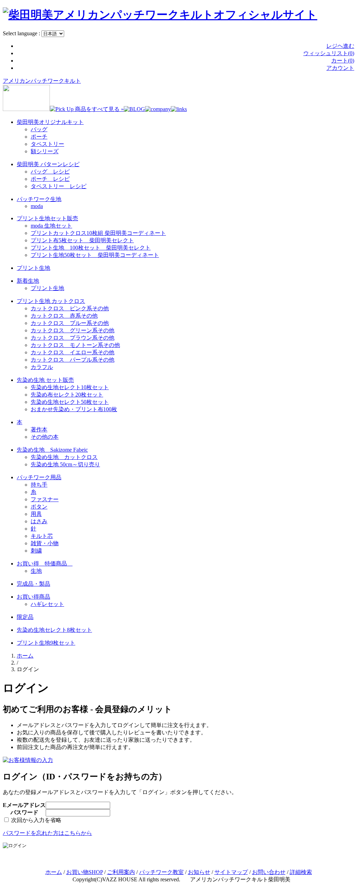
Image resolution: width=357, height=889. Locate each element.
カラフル (42, 367)
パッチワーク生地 (39, 199)
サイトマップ (231, 872)
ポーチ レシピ (50, 179)
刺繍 (36, 551)
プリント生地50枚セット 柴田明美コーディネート (95, 255)
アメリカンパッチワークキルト (42, 81)
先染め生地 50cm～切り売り (65, 464)
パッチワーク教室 (161, 872)
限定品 (25, 617)
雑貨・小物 (45, 543)
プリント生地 (33, 268)
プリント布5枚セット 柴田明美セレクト (82, 240)
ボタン (39, 507)
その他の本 (45, 437)
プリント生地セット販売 (47, 218)
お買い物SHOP (84, 872)
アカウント (340, 68)
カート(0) (342, 61)
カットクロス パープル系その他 (72, 360)
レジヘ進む (340, 46)
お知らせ (199, 872)
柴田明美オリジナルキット (50, 122)
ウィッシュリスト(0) (328, 53)
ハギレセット (47, 604)
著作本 (39, 429)
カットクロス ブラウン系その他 (72, 338)
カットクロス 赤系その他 (64, 316)
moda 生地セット (51, 226)
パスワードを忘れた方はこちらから (47, 833)
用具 (36, 514)
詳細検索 (301, 872)
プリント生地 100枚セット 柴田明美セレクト (91, 248)
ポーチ (39, 137)
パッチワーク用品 (39, 477)
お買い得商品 (33, 597)
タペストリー (47, 144)
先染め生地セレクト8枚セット (54, 630)
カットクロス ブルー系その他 (70, 323)
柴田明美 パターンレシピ (48, 164)
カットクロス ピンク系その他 (70, 308)
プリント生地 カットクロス (51, 301)
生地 (36, 571)
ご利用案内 (121, 872)
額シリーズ (45, 151)
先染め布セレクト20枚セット (67, 395)
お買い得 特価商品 (45, 563)
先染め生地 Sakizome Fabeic (52, 450)
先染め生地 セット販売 (45, 380)
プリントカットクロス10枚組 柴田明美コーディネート (98, 233)
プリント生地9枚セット (46, 643)
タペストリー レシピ (58, 186)
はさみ (39, 521)
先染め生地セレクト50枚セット (70, 402)
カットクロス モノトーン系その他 (75, 345)
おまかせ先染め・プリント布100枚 (74, 409)
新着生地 (28, 281)
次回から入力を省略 (35, 820)
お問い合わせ (269, 872)
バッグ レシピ (50, 172)
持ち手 (39, 485)
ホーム (25, 656)
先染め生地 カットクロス (64, 457)
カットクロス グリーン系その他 (72, 330)
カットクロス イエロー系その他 (72, 352)
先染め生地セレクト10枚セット (70, 387)
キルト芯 (42, 536)
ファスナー (45, 499)
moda (37, 206)
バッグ (39, 129)
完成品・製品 (33, 584)
